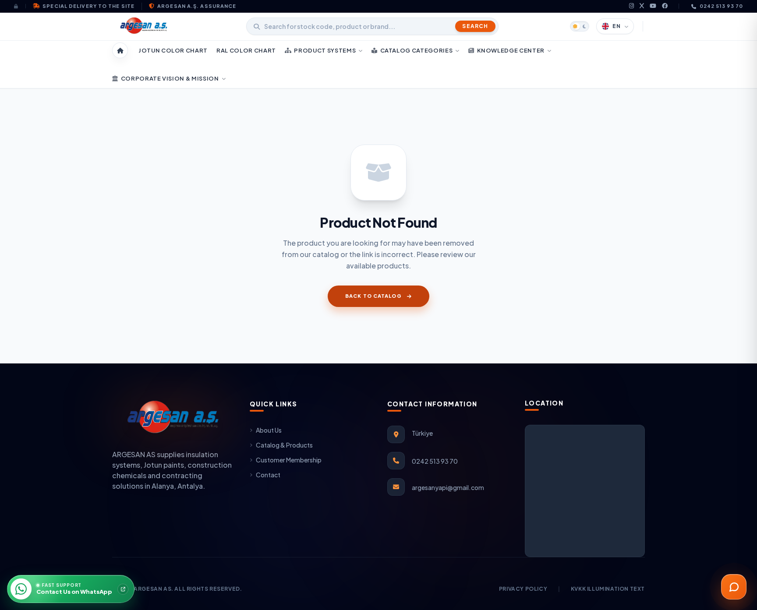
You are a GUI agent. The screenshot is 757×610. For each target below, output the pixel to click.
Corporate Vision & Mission (170, 78)
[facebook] (665, 6)
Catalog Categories (416, 50)
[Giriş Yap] (20, 6)
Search (475, 26)
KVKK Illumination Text (608, 588)
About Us (269, 430)
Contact (268, 475)
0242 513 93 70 (721, 6)
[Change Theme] (579, 26)
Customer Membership (289, 460)
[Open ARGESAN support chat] (733, 586)
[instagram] (631, 6)
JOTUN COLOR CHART (173, 50)
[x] (642, 6)
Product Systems (325, 50)
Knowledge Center (511, 50)
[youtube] (653, 6)
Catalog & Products (284, 445)
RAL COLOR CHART (246, 50)
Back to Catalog (373, 296)
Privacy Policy (523, 588)
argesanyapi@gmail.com (448, 487)
